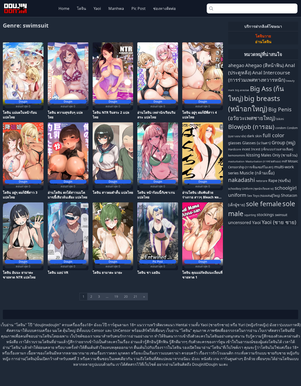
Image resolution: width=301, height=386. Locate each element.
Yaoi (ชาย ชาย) (279, 222)
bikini (280, 119)
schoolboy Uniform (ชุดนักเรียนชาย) (251, 188)
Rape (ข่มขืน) (279, 180)
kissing (253, 155)
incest (246, 149)
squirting (250, 215)
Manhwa (116, 8)
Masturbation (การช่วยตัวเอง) (263, 161)
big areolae (242, 90)
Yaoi (97, 8)
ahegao (236, 65)
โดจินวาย (263, 36)
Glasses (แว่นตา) (256, 142)
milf (284, 161)
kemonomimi (236, 155)
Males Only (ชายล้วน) (279, 155)
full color (273, 135)
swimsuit (281, 215)
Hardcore (234, 149)
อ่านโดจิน (263, 41)
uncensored (239, 222)
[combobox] (252, 8)
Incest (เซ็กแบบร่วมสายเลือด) (272, 149)
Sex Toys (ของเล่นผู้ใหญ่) (263, 195)
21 (135, 296)
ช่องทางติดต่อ (164, 8)
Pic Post (138, 8)
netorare (261, 181)
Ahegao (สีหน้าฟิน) (264, 65)
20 (126, 296)
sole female (263, 203)
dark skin (254, 135)
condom (280, 128)
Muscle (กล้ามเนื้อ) (257, 173)
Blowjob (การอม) (251, 126)
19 (116, 296)
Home (64, 8)
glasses (234, 142)
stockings (265, 214)
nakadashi (241, 180)
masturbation (236, 161)
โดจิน (81, 8)
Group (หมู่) (283, 142)
